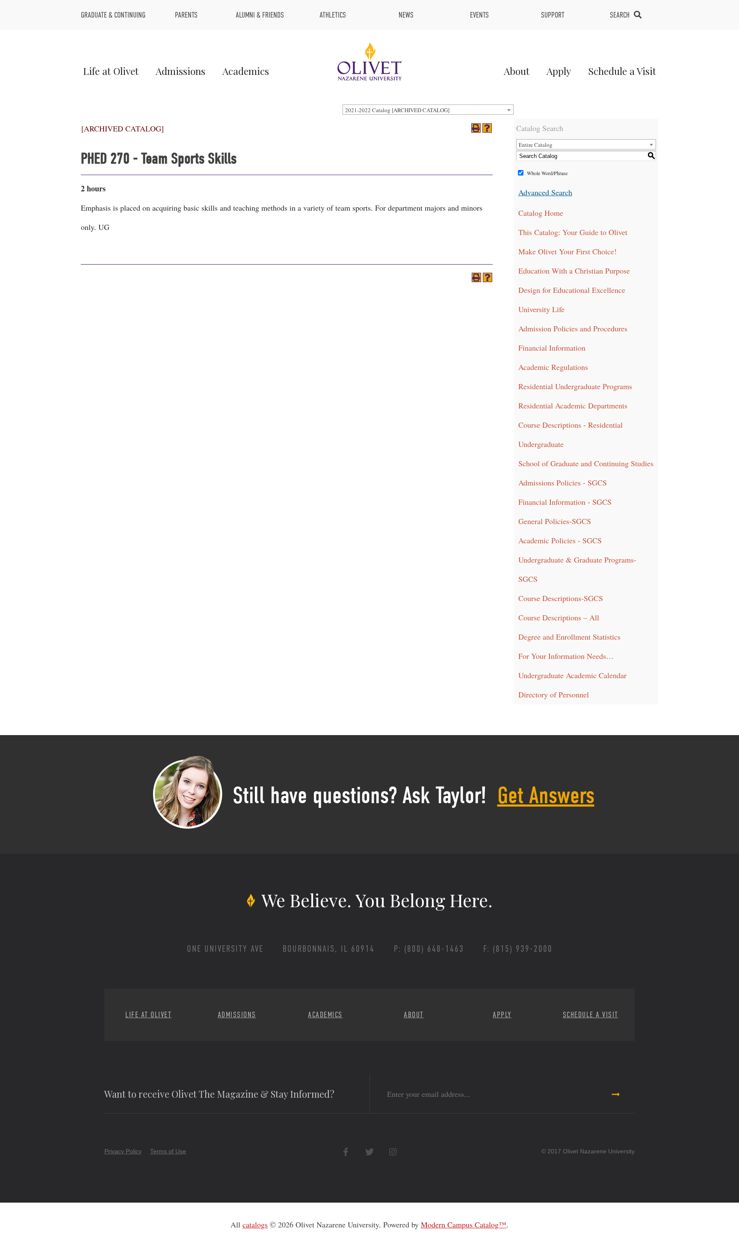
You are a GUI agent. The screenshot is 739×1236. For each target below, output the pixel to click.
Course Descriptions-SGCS (560, 598)
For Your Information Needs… (566, 656)
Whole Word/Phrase (547, 173)
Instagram (392, 1152)
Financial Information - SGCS (565, 502)
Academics (245, 70)
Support (553, 15)
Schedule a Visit (622, 70)
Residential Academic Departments (572, 405)
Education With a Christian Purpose (574, 270)
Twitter (369, 1152)
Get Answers (545, 795)
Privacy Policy (123, 1151)
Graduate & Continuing (113, 15)
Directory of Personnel (553, 694)
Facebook (345, 1152)
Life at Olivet (111, 70)
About (516, 70)
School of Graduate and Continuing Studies (585, 463)
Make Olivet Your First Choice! (567, 251)
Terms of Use (168, 1151)
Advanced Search (545, 192)
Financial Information (551, 348)
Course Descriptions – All (558, 617)
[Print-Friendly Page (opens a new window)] (476, 128)
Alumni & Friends (260, 15)
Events (479, 15)
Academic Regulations (553, 367)
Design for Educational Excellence (571, 290)
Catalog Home (540, 213)
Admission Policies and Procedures (572, 328)
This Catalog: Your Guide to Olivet (572, 232)
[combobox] (428, 109)
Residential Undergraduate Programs (575, 386)
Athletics (332, 15)
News (406, 15)
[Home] (369, 60)
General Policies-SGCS (554, 521)
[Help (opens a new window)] (487, 128)
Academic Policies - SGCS (560, 540)
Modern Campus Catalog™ (463, 1224)
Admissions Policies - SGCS (562, 482)
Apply (559, 70)
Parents (186, 15)
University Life (541, 309)
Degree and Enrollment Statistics (569, 636)
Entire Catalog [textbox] (536, 145)
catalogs (255, 1224)
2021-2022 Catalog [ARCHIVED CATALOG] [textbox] (397, 110)
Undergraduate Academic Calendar (572, 675)
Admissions (180, 70)
